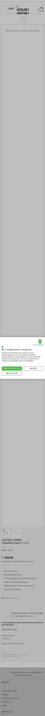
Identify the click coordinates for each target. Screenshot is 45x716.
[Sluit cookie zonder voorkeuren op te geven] (40, 341)
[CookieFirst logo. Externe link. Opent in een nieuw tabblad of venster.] (3, 347)
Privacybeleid (38, 345)
